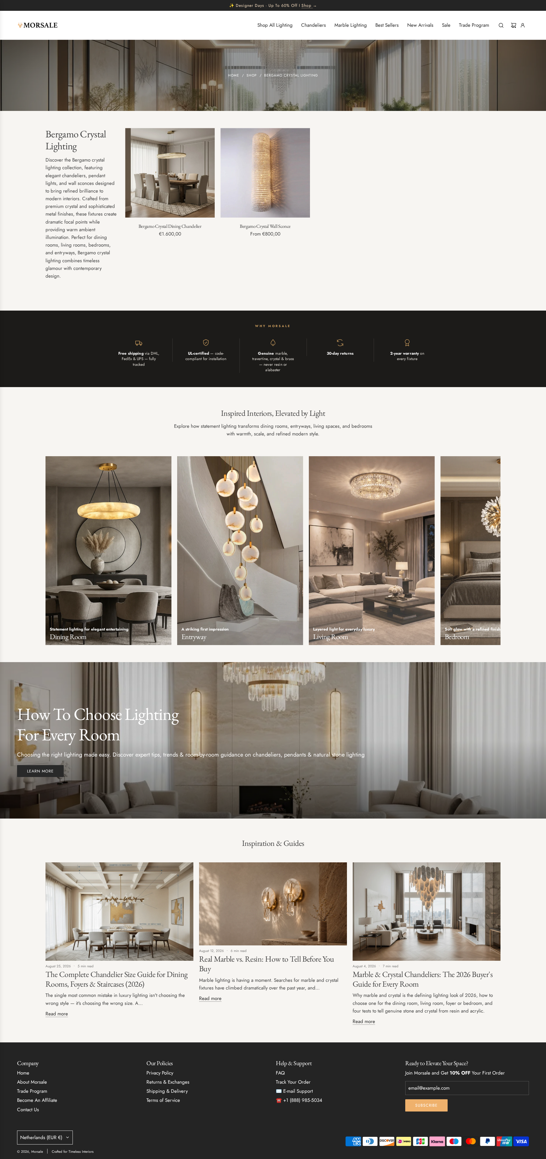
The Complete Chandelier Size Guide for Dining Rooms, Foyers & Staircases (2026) (117, 979)
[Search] (501, 25)
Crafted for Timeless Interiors (73, 1151)
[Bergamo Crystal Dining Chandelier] (170, 173)
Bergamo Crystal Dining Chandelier (170, 226)
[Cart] (513, 25)
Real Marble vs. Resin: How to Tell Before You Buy (266, 964)
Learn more (40, 771)
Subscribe (426, 1105)
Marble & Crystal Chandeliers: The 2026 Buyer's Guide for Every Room (423, 979)
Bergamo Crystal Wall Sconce (265, 226)
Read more (57, 1013)
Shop (306, 5)
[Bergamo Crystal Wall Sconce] (265, 173)
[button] (52, 552)
